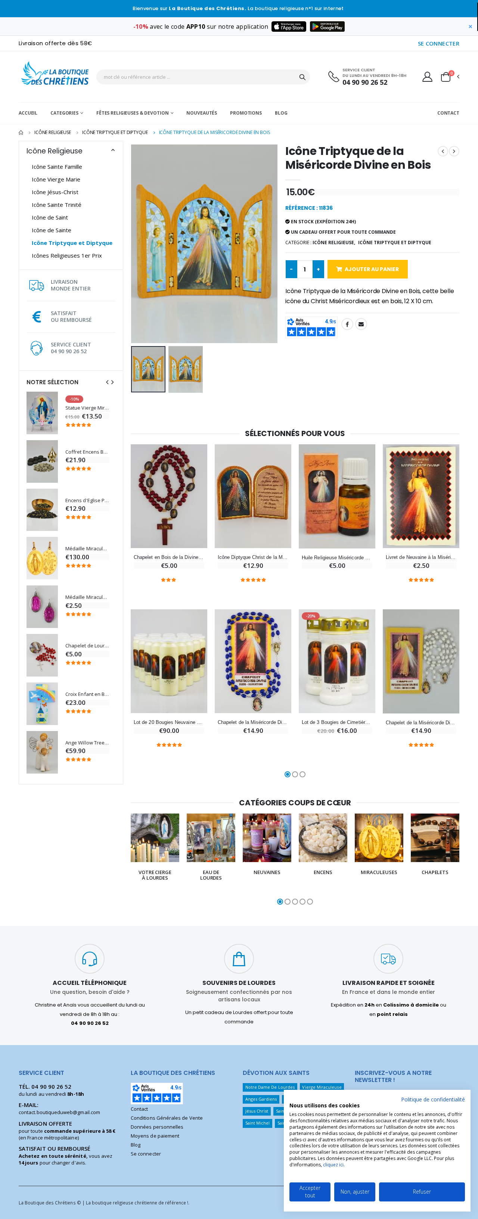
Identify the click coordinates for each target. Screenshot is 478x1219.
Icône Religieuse (52, 132)
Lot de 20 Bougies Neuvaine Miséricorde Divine (169, 722)
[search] (302, 76)
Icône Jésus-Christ (55, 192)
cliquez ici (333, 1165)
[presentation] (107, 382)
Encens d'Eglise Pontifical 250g (87, 500)
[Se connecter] (427, 76)
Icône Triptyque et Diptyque (115, 132)
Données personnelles (157, 1126)
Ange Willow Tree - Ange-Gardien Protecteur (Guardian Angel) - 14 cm (87, 743)
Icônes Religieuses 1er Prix (67, 255)
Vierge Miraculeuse (321, 1087)
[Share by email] (361, 324)
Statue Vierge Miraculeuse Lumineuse (87, 408)
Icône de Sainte (51, 230)
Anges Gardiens (261, 1099)
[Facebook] (347, 324)
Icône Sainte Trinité (56, 204)
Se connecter (146, 1153)
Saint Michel (257, 1123)
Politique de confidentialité (433, 1099)
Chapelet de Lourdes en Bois (87, 646)
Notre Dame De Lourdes (270, 1087)
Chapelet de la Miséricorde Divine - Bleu (253, 722)
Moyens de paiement (155, 1135)
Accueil (28, 113)
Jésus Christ (257, 1111)
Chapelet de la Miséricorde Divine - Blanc (421, 722)
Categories (64, 113)
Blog (281, 113)
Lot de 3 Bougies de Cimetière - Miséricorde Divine (337, 722)
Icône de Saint (50, 217)
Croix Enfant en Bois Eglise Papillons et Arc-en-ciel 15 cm (87, 694)
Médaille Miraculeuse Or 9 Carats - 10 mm (87, 548)
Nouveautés (201, 113)
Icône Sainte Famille (57, 166)
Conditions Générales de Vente (167, 1117)
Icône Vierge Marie (56, 179)
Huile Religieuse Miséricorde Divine (337, 557)
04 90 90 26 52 (364, 82)
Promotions (246, 113)
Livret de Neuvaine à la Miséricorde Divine (421, 557)
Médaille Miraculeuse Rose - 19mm (87, 597)
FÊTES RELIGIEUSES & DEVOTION (132, 113)
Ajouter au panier (372, 269)
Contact (448, 113)
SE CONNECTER (439, 43)
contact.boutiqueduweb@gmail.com (59, 1112)
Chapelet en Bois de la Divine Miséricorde (169, 557)
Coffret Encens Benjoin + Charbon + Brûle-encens (87, 452)
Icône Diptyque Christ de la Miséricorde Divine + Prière (253, 557)
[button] (449, 77)
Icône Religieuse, (334, 242)
